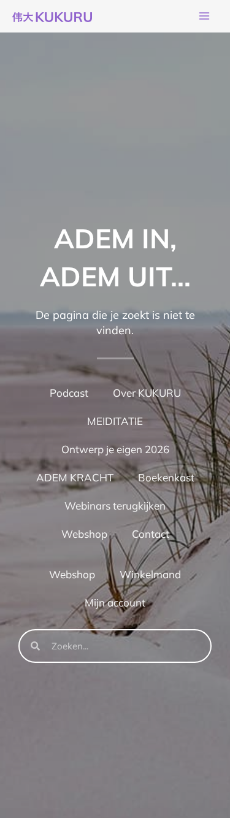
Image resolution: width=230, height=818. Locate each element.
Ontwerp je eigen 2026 (115, 449)
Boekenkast (166, 477)
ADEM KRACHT (74, 477)
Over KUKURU (147, 392)
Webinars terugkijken (115, 505)
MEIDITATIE (115, 421)
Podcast (69, 392)
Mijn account (115, 602)
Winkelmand (150, 574)
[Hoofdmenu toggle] (204, 16)
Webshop (84, 533)
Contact (150, 533)
